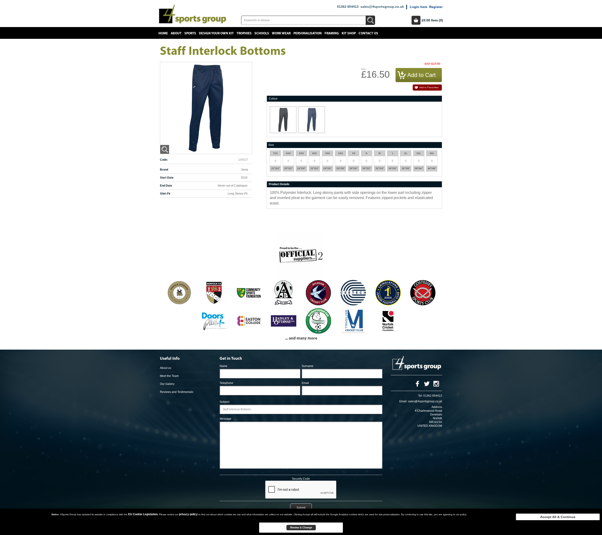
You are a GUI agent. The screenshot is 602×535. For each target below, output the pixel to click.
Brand (164, 169)
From (363, 69)
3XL (432, 153)
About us (165, 368)
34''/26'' (392, 168)
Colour (273, 98)
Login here (418, 7)
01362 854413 (348, 6)
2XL (418, 153)
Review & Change (301, 527)
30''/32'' (366, 168)
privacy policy (188, 514)
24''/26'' (301, 168)
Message (225, 418)
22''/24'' (275, 168)
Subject (224, 401)
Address (437, 407)
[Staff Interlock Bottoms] (164, 149)
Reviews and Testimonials (176, 392)
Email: (403, 401)
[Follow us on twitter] (427, 383)
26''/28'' (341, 168)
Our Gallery (167, 384)
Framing (332, 33)
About (176, 33)
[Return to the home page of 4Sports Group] (192, 14)
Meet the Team (169, 376)
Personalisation (307, 33)
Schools (261, 33)
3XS (327, 153)
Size (271, 145)
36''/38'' (406, 168)
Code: (164, 159)
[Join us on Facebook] (417, 383)
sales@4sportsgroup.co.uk (382, 6)
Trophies (244, 33)
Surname (307, 366)
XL (405, 153)
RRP (427, 64)
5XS (301, 153)
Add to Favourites (429, 87)
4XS (314, 153)
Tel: (420, 395)
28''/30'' (353, 168)
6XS (288, 153)
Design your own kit (216, 33)
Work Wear (281, 33)
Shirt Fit (165, 193)
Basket (416, 20)
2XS (340, 153)
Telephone (226, 383)
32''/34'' (380, 168)
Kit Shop (349, 33)
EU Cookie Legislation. (143, 514)
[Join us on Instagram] (436, 383)
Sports (190, 33)
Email (305, 383)
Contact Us (368, 33)
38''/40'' (419, 168)
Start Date (167, 177)
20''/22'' (288, 168)
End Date (166, 185)
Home (163, 33)
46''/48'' (432, 168)
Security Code (301, 478)
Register (436, 7)
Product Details (279, 184)
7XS (275, 153)
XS (353, 153)
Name (223, 366)
